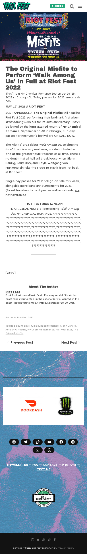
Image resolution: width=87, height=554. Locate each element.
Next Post (69, 342)
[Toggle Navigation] (80, 6)
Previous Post (21, 342)
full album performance (45, 325)
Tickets (57, 6)
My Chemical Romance (40, 329)
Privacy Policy (65, 548)
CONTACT (50, 464)
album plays (23, 325)
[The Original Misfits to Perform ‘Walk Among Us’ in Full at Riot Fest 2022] (43, 36)
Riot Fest (37, 106)
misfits (22, 329)
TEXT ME (43, 469)
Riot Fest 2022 (25, 317)
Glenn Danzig (68, 325)
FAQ (35, 464)
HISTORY (69, 464)
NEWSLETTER (17, 464)
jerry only (11, 329)
